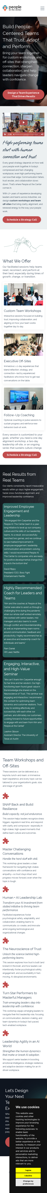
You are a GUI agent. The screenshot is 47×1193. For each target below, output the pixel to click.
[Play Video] (4, 134)
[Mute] (42, 134)
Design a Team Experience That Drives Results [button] (23, 94)
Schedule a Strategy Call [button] (22, 219)
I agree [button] (28, 1170)
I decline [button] (28, 1175)
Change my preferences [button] (28, 1182)
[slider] (26, 134)
